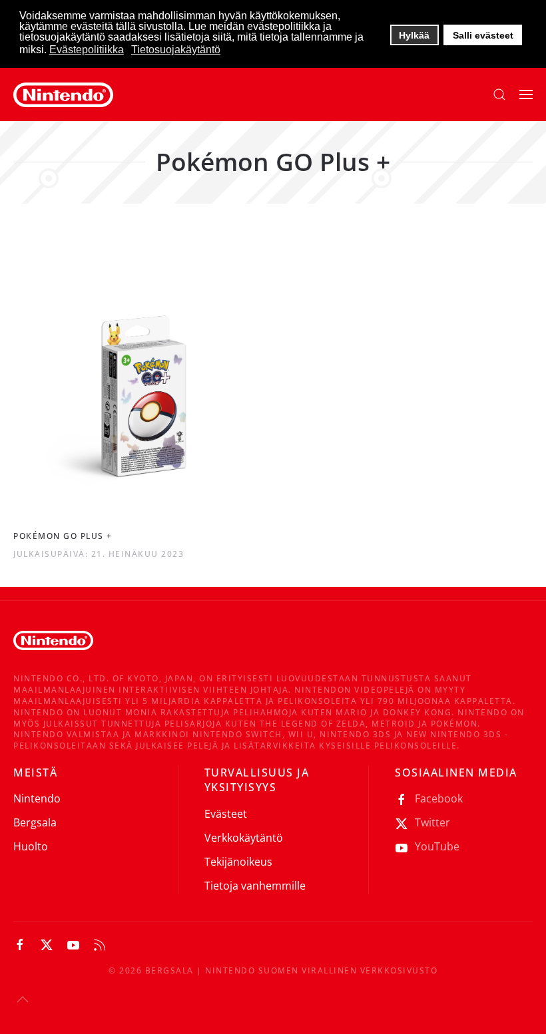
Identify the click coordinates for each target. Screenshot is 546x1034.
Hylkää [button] (414, 35)
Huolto (30, 846)
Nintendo (37, 798)
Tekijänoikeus (238, 861)
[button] (499, 94)
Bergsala (35, 822)
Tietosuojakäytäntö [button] (175, 49)
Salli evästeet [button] (483, 35)
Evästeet (225, 813)
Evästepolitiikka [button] (86, 49)
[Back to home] (63, 94)
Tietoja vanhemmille (255, 885)
